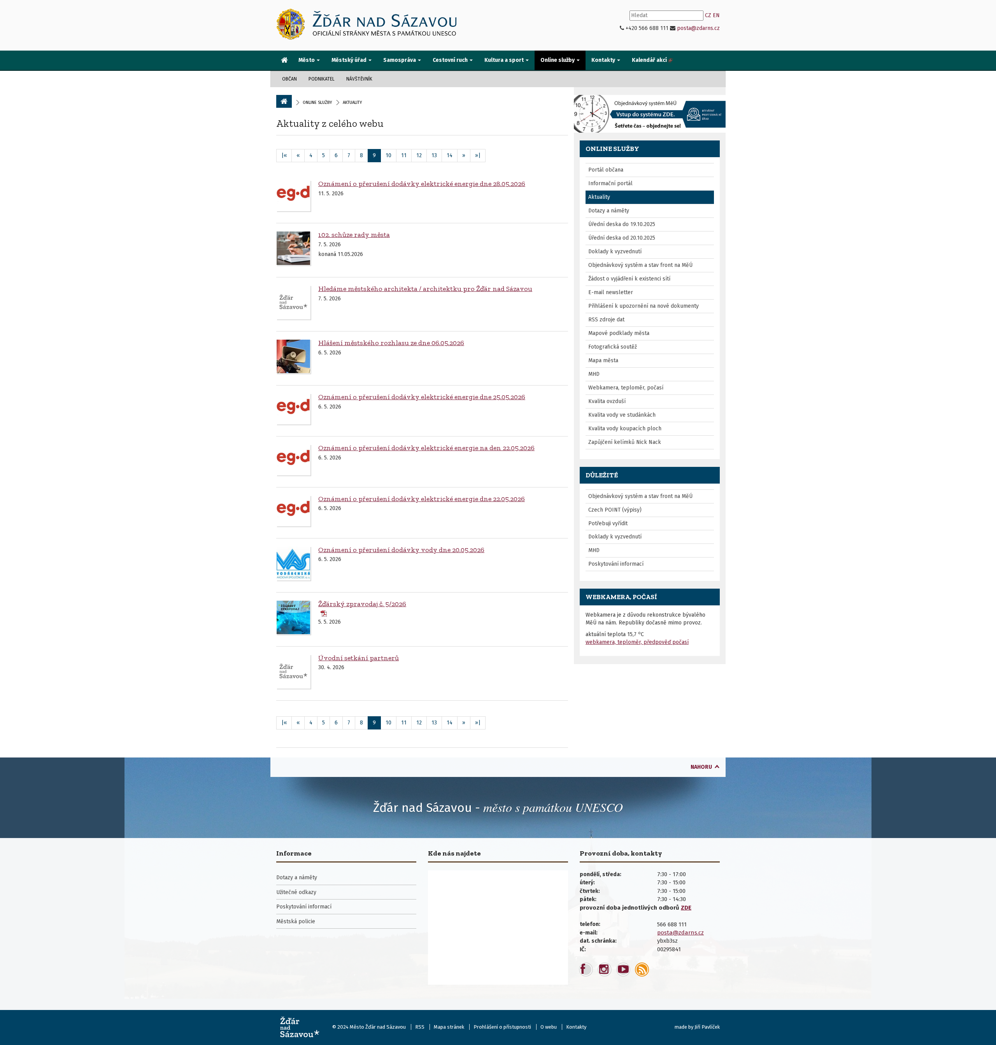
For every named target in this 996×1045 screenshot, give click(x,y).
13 (434, 155)
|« (284, 155)
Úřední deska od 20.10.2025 (621, 238)
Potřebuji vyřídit (608, 523)
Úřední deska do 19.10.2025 (621, 224)
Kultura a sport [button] (504, 60)
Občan (289, 79)
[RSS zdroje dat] (642, 969)
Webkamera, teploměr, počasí (625, 387)
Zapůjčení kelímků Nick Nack (624, 442)
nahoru (701, 767)
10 (388, 155)
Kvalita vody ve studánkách (622, 415)
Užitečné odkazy (296, 892)
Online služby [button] (558, 60)
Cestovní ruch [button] (451, 60)
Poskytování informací (616, 564)
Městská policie (295, 921)
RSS (419, 1027)
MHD (594, 374)
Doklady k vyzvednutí (615, 251)
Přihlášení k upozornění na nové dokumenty (643, 306)
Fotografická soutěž (612, 347)
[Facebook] (586, 969)
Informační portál (610, 183)
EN (716, 15)
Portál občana (605, 170)
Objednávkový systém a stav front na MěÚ (640, 265)
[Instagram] (604, 969)
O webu (548, 1027)
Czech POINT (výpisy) (615, 510)
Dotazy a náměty (608, 210)
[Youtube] (623, 969)
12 (419, 155)
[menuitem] (284, 61)
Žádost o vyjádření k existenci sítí (629, 278)
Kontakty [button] (603, 60)
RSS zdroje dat (606, 319)
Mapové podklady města (618, 333)
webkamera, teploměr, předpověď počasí (637, 642)
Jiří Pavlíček (707, 1027)
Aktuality (599, 197)
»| (477, 155)
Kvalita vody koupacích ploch (624, 428)
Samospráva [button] (400, 60)
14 (449, 155)
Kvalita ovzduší (607, 401)
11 (404, 155)
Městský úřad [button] (349, 60)
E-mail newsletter (610, 292)
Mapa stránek (449, 1027)
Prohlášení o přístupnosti (502, 1027)
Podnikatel (322, 79)
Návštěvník (359, 79)
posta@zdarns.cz (698, 28)
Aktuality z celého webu (330, 123)
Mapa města (603, 360)
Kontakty (576, 1027)
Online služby (317, 102)
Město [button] (307, 60)
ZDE (686, 907)
